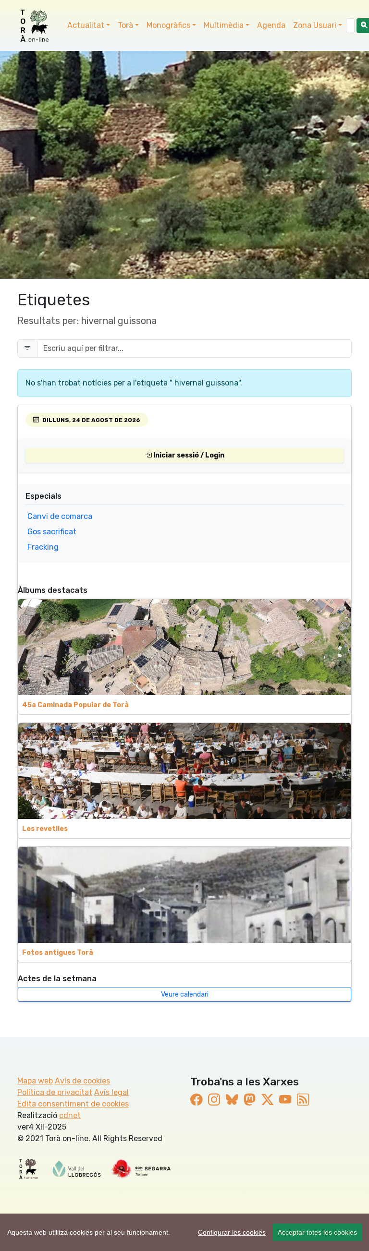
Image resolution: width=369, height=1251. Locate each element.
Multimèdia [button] (224, 25)
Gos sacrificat (51, 531)
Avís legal (111, 1092)
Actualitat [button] (85, 25)
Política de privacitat (54, 1092)
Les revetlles (45, 829)
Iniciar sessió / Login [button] (188, 455)
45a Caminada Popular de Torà (75, 705)
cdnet (70, 1115)
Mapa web (35, 1080)
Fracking (43, 547)
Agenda (271, 25)
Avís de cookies (82, 1080)
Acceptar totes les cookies (317, 1232)
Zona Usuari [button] (314, 25)
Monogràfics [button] (168, 25)
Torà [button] (125, 25)
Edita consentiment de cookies (73, 1103)
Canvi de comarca (59, 516)
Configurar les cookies (232, 1232)
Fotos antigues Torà (57, 953)
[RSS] (303, 1100)
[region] (184, 1232)
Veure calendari (185, 994)
